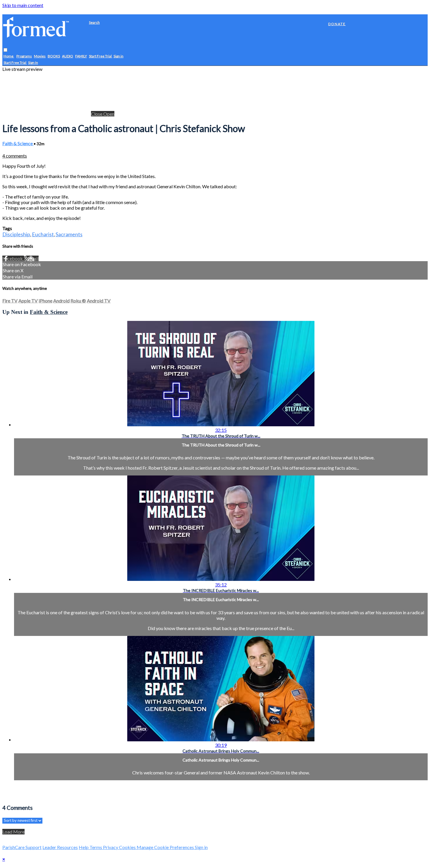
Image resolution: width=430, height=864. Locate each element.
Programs (24, 56)
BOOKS (54, 56)
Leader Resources (60, 847)
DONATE (337, 24)
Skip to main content (22, 5)
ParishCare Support (22, 847)
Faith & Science (18, 143)
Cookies (128, 847)
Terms (96, 847)
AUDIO (67, 56)
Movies (40, 56)
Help (84, 847)
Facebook (13, 258)
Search (94, 22)
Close (97, 114)
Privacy (111, 847)
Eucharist (43, 234)
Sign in (118, 56)
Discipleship (16, 234)
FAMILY (81, 56)
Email (33, 258)
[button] (5, 50)
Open (108, 114)
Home (9, 56)
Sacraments (69, 234)
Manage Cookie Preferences (166, 847)
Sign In (33, 63)
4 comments (14, 155)
